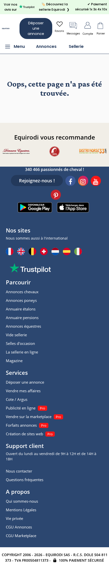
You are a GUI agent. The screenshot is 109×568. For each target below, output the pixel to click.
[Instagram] (83, 182)
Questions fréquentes (24, 479)
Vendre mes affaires (23, 390)
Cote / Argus (16, 399)
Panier (101, 33)
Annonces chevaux (22, 291)
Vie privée (14, 518)
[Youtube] (96, 182)
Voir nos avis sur (10, 7)
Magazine (14, 360)
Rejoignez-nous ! (37, 181)
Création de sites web (24, 433)
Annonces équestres (23, 326)
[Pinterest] (56, 195)
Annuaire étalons (20, 308)
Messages (73, 33)
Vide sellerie (16, 334)
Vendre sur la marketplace (28, 416)
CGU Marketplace (21, 535)
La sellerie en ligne (22, 352)
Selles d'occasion (20, 343)
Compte (88, 34)
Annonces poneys (21, 300)
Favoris (59, 31)
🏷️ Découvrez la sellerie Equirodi (54, 7)
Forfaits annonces (21, 425)
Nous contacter (19, 471)
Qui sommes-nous (22, 501)
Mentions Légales (21, 509)
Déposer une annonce (36, 28)
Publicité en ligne (20, 407)
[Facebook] (70, 182)
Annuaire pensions (22, 317)
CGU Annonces (19, 527)
